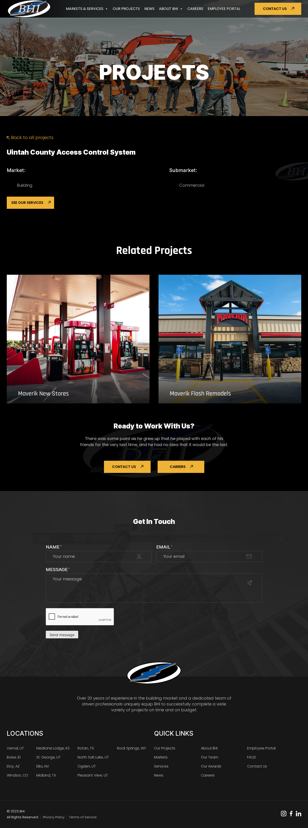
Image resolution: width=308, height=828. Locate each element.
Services (161, 766)
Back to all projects (31, 137)
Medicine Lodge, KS (53, 748)
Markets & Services (84, 8)
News (149, 8)
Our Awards (211, 766)
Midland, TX (46, 775)
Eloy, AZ (13, 766)
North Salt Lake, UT (93, 757)
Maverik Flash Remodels (200, 394)
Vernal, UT (15, 748)
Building (24, 185)
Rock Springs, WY (131, 748)
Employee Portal (224, 8)
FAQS (251, 757)
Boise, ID (14, 757)
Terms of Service (83, 817)
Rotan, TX (86, 748)
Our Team (209, 757)
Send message (62, 635)
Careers (195, 8)
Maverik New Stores (43, 394)
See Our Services (27, 202)
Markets (161, 757)
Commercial (191, 185)
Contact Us (275, 8)
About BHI (168, 8)
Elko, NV (42, 766)
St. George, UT (48, 757)
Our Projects (126, 8)
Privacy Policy (53, 817)
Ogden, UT (87, 766)
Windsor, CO (17, 775)
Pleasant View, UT (93, 775)
